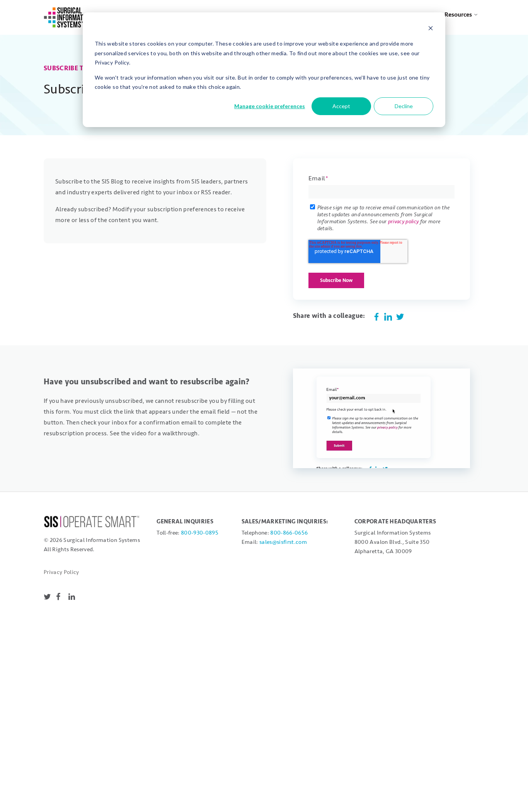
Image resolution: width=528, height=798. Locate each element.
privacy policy (403, 221)
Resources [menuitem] (458, 15)
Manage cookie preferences (269, 106)
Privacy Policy (61, 572)
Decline (404, 106)
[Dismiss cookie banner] (430, 29)
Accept (341, 106)
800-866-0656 (289, 533)
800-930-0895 (199, 533)
